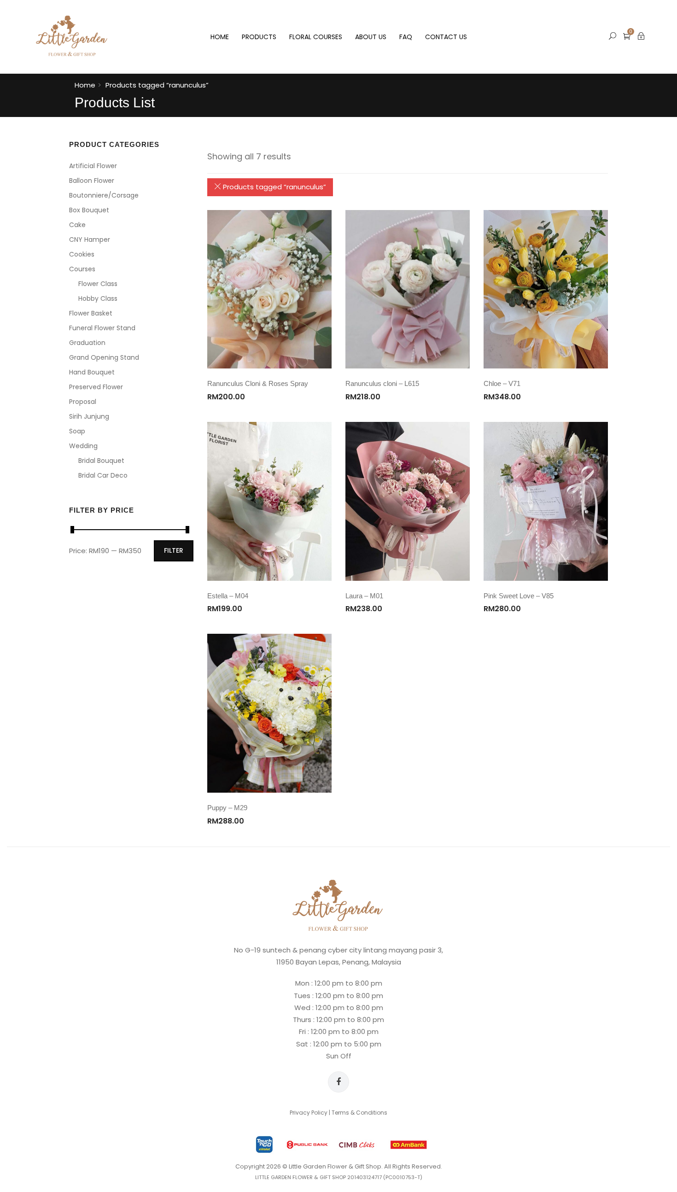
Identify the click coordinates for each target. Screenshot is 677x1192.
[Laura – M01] (407, 501)
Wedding (83, 445)
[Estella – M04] (269, 501)
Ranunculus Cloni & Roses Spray (257, 383)
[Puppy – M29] (269, 713)
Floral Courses (315, 36)
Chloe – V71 (502, 383)
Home (219, 36)
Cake (77, 224)
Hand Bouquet (92, 372)
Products (259, 36)
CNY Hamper (89, 239)
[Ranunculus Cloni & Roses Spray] (269, 289)
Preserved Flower (96, 386)
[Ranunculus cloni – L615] (407, 289)
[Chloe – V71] (546, 289)
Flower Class (97, 283)
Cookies (81, 254)
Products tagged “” (273, 187)
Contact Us (446, 36)
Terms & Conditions (359, 1112)
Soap (77, 431)
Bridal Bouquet (101, 460)
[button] (626, 36)
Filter (173, 550)
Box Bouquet (89, 210)
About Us (370, 36)
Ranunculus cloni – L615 (382, 383)
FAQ (405, 36)
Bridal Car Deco (103, 475)
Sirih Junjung (89, 416)
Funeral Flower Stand (102, 328)
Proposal (82, 401)
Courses (82, 269)
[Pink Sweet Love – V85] (546, 501)
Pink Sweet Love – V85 (519, 596)
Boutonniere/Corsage (104, 195)
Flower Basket (90, 313)
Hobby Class (97, 298)
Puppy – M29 (227, 808)
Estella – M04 (227, 596)
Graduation (87, 342)
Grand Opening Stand (104, 357)
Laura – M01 (364, 596)
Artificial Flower (93, 165)
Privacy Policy (308, 1112)
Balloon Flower (91, 180)
